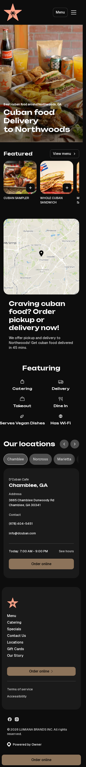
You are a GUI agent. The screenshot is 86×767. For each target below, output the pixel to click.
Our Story (15, 655)
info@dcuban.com (22, 534)
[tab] (16, 459)
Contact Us (16, 635)
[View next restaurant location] (74, 444)
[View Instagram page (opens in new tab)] (16, 719)
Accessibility (17, 696)
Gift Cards (15, 649)
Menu (60, 12)
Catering (14, 622)
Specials (14, 629)
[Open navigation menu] (73, 12)
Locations (15, 642)
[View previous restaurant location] (64, 444)
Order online (41, 564)
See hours (66, 551)
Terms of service (20, 689)
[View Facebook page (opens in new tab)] (9, 719)
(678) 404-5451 (21, 525)
